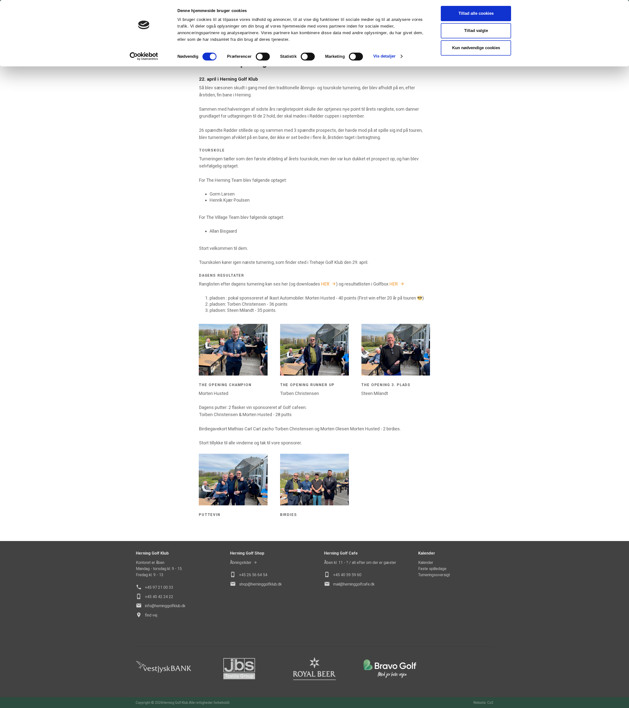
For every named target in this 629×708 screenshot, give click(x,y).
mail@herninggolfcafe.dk (354, 584)
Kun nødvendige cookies (476, 47)
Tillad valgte (476, 30)
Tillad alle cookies (476, 13)
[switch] (263, 56)
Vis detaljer (384, 56)
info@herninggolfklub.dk (165, 605)
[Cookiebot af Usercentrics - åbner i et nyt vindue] (143, 56)
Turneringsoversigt (434, 574)
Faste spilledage (432, 568)
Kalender (425, 562)
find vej (151, 615)
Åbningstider (240, 562)
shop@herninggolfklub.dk (260, 584)
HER (325, 283)
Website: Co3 (483, 703)
